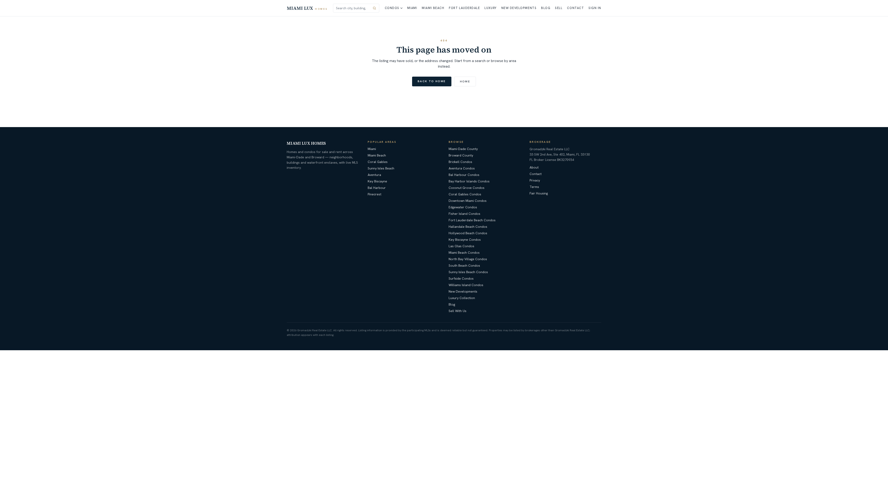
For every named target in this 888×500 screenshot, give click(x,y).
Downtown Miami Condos (468, 201)
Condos (392, 8)
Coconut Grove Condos (466, 188)
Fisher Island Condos (464, 214)
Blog (545, 8)
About (534, 167)
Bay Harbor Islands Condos (469, 181)
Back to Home (432, 81)
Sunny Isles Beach (381, 168)
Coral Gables (378, 162)
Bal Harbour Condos (464, 175)
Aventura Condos (462, 168)
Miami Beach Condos (464, 252)
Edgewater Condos (463, 207)
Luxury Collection (462, 298)
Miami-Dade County (463, 149)
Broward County (461, 155)
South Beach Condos (464, 265)
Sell (558, 8)
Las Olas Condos (461, 246)
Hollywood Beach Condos (468, 233)
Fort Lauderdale (464, 8)
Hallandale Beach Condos (468, 227)
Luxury (490, 8)
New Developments (519, 8)
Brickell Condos (460, 162)
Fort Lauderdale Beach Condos (472, 220)
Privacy (535, 180)
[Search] (374, 8)
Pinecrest (374, 194)
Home (465, 81)
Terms (534, 187)
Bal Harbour (377, 188)
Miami (412, 8)
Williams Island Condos (466, 285)
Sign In (595, 8)
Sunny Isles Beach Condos (468, 272)
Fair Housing (539, 193)
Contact (575, 8)
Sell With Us (457, 311)
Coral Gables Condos (465, 194)
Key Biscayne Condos (465, 240)
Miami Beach (433, 8)
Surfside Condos (461, 278)
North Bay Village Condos (468, 259)
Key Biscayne (377, 181)
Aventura (374, 175)
